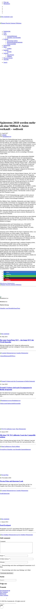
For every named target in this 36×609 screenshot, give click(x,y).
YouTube (6, 59)
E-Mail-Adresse (5, 559)
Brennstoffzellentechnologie (14, 42)
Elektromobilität (11, 44)
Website (2, 562)
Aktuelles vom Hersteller (14, 37)
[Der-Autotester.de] (18, 18)
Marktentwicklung (11, 283)
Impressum (3, 598)
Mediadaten (6, 3)
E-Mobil (5, 39)
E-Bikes (9, 48)
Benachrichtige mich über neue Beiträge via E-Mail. (16, 570)
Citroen (2, 356)
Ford (1, 493)
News (5, 34)
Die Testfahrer (4, 592)
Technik (9, 51)
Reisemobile (6, 45)
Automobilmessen (12, 36)
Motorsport (7, 356)
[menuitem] (19, 2)
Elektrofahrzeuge (3, 283)
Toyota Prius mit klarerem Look (11, 481)
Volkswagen (3, 403)
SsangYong (17, 308)
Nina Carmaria (4, 595)
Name (2, 555)
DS (11, 356)
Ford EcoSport (5, 525)
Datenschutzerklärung (13, 598)
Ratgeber (5, 50)
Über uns (6, 2)
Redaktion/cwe (7, 136)
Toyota (2, 449)
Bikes (5, 47)
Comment (2, 541)
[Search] (8, 580)
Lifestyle (5, 53)
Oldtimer (9, 56)
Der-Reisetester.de (5, 590)
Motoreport (3, 593)
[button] (6, 272)
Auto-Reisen (10, 55)
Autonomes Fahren (12, 40)
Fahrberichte (6, 31)
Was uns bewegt (7, 58)
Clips (4, 33)
